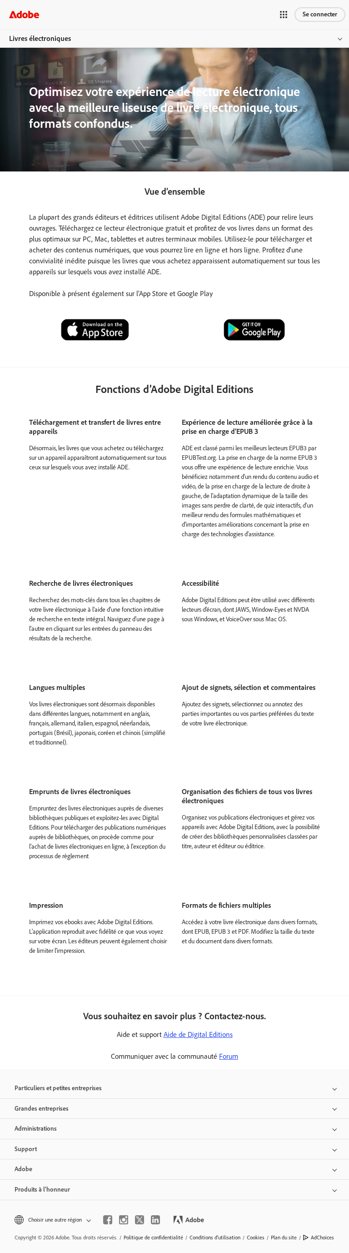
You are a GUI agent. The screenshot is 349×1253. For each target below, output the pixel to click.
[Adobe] (24, 14)
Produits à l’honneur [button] (42, 1189)
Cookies (255, 1237)
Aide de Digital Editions (198, 1034)
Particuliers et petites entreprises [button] (58, 1088)
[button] (283, 14)
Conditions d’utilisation (214, 1237)
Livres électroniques (40, 38)
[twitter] (139, 1219)
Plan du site (284, 1237)
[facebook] (107, 1219)
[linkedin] (155, 1219)
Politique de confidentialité (153, 1237)
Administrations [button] (36, 1128)
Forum (228, 1056)
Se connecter (320, 14)
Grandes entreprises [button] (42, 1108)
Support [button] (26, 1149)
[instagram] (123, 1219)
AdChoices (322, 1237)
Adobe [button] (23, 1169)
